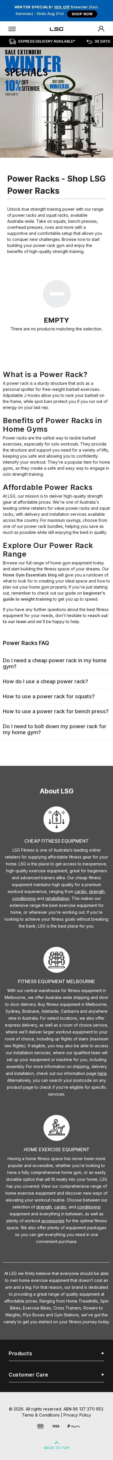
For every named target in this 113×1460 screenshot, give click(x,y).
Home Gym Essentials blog (30, 574)
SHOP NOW (82, 14)
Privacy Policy (77, 1415)
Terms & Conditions (41, 1415)
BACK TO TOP (56, 1448)
